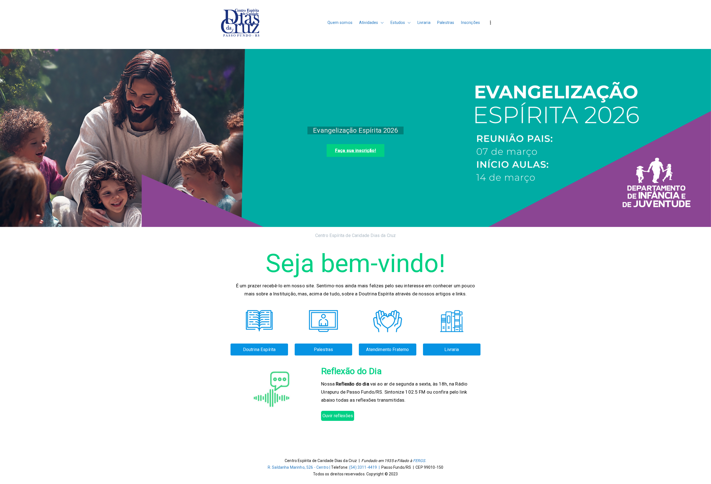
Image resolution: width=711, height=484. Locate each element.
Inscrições (470, 22)
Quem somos (339, 22)
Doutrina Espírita (259, 349)
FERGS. (419, 460)
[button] (381, 22)
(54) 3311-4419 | (365, 467)
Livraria (423, 22)
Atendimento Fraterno (387, 349)
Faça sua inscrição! (39, 150)
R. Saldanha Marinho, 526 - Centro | (299, 467)
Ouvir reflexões (337, 415)
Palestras (445, 22)
